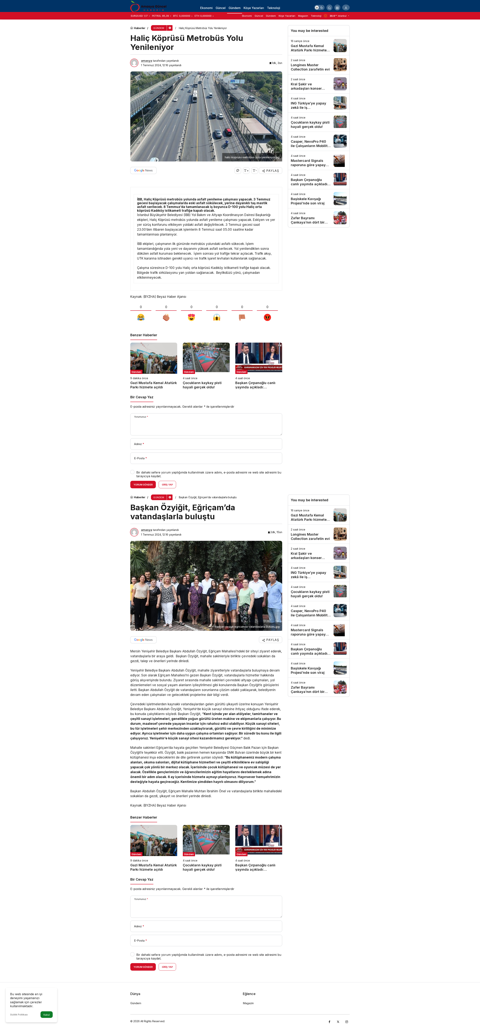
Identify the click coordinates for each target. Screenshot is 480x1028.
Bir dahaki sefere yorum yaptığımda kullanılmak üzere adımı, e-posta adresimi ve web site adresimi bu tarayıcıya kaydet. (208, 474)
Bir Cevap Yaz (141, 397)
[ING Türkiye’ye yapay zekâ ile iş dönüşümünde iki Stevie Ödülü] (319, 103)
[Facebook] (329, 1021)
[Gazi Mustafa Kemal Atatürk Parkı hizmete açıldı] (153, 366)
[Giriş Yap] (346, 8)
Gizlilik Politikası (19, 1014)
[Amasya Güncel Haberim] (149, 7)
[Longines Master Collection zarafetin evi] (319, 64)
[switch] (319, 7)
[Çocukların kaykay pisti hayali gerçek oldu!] (206, 366)
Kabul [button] (47, 1014)
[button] (337, 8)
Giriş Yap (167, 484)
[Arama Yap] (329, 8)
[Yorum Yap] (238, 170)
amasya (146, 60)
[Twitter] (338, 1021)
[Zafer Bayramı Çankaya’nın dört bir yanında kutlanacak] (319, 217)
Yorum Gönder (143, 484)
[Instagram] (347, 1021)
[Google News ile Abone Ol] (143, 170)
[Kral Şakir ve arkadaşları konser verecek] (319, 83)
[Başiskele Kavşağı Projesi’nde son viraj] (319, 198)
